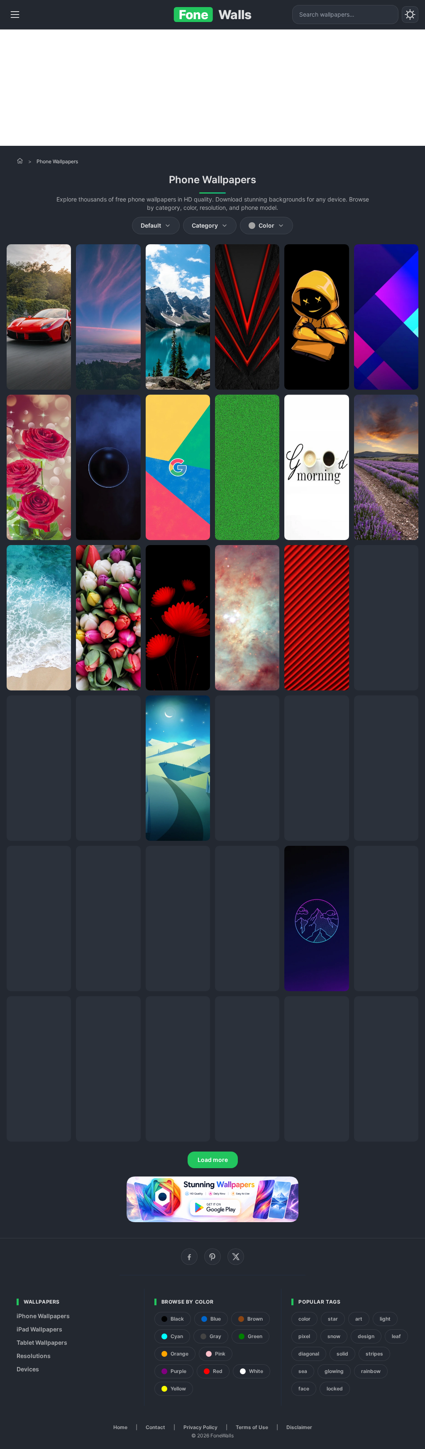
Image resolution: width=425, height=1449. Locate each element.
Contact (155, 1427)
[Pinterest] (212, 1256)
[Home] (20, 160)
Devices (28, 1369)
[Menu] (15, 14)
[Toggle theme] (410, 14)
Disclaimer (299, 1427)
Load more (213, 1159)
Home (120, 1427)
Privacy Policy (200, 1427)
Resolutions (34, 1355)
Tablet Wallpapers (42, 1342)
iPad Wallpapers (39, 1329)
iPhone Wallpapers (43, 1315)
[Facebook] (189, 1256)
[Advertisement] (212, 87)
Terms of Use (252, 1427)
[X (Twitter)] (235, 1256)
